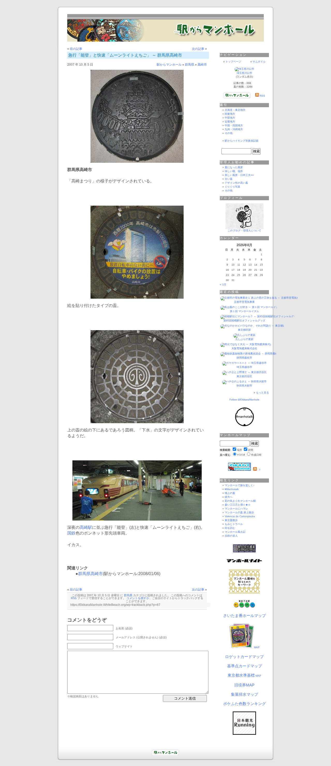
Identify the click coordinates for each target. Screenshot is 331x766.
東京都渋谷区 (244, 376)
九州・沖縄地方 (234, 129)
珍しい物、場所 (234, 171)
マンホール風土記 (235, 531)
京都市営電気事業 (244, 301)
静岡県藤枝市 (244, 357)
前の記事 (76, 49)
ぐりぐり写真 (232, 186)
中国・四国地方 (234, 125)
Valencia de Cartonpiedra (240, 516)
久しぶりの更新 (244, 339)
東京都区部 (244, 329)
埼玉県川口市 (244, 73)
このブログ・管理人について (244, 230)
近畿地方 (230, 121)
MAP (257, 647)
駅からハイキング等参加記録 (241, 140)
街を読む (230, 528)
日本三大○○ (247, 175)
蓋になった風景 (234, 167)
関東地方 (230, 113)
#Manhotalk (232, 489)
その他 (228, 133)
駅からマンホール (169, 64)
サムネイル (259, 61)
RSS (74, 598)
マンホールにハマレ (236, 508)
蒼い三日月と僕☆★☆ (238, 504)
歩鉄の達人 (231, 535)
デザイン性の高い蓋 (236, 182)
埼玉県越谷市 (244, 367)
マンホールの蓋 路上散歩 (239, 512)
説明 (250, 449)
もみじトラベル (234, 524)
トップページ (233, 61)
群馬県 (189, 64)
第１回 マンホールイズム (244, 311)
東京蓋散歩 (231, 520)
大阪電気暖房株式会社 (244, 348)
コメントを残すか (137, 598)
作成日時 (256, 454)
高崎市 (202, 64)
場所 (239, 449)
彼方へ (228, 497)
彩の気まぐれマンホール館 (240, 500)
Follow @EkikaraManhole (244, 399)
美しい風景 (231, 175)
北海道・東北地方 (235, 110)
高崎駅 (86, 527)
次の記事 (198, 49)
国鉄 (71, 533)
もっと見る (262, 392)
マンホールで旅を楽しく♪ (239, 485)
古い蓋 (228, 178)
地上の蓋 (230, 493)
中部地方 (230, 117)
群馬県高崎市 (90, 573)
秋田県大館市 (244, 385)
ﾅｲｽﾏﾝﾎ (241, 454)
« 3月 (223, 284)
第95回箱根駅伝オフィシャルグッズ (244, 320)
